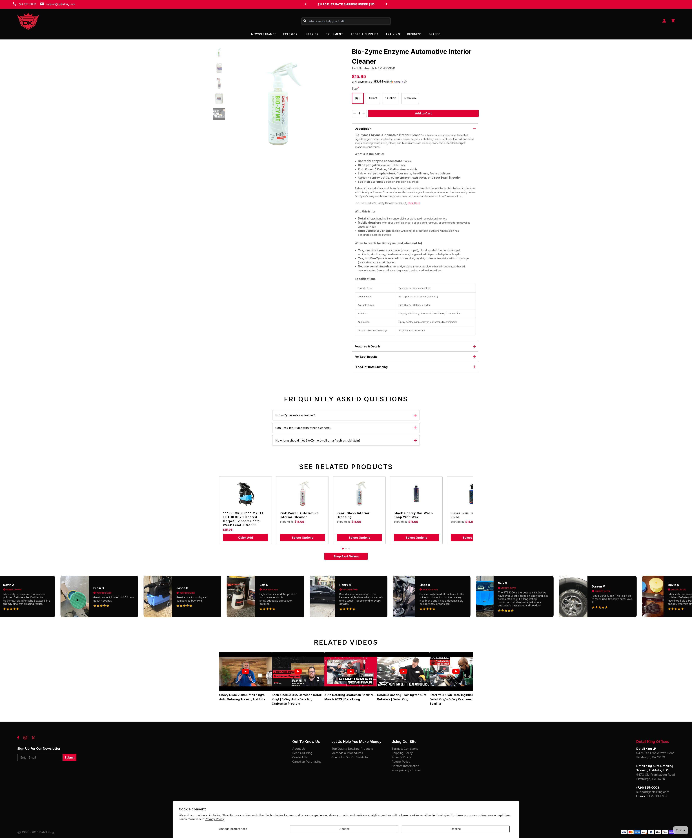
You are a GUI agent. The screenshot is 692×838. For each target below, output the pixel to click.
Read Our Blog (302, 753)
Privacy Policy (214, 819)
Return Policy (401, 761)
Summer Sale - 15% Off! (346, 4)
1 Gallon (390, 98)
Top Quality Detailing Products (352, 748)
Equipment (334, 34)
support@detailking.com (60, 4)
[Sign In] (664, 21)
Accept (344, 829)
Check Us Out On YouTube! (350, 757)
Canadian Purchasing (306, 761)
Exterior (290, 34)
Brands (435, 34)
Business (414, 34)
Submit (70, 757)
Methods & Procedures (347, 753)
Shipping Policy (402, 753)
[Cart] (673, 21)
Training (393, 34)
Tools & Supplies (364, 34)
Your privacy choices (406, 770)
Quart (373, 98)
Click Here (414, 203)
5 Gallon (410, 98)
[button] (219, 52)
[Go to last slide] (306, 4)
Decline (456, 829)
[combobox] (346, 21)
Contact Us (300, 757)
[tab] (343, 548)
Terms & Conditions (405, 748)
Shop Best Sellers (346, 556)
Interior (312, 34)
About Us (298, 748)
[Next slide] (386, 4)
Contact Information (405, 766)
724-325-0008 (27, 4)
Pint (357, 98)
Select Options (302, 537)
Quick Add (245, 537)
